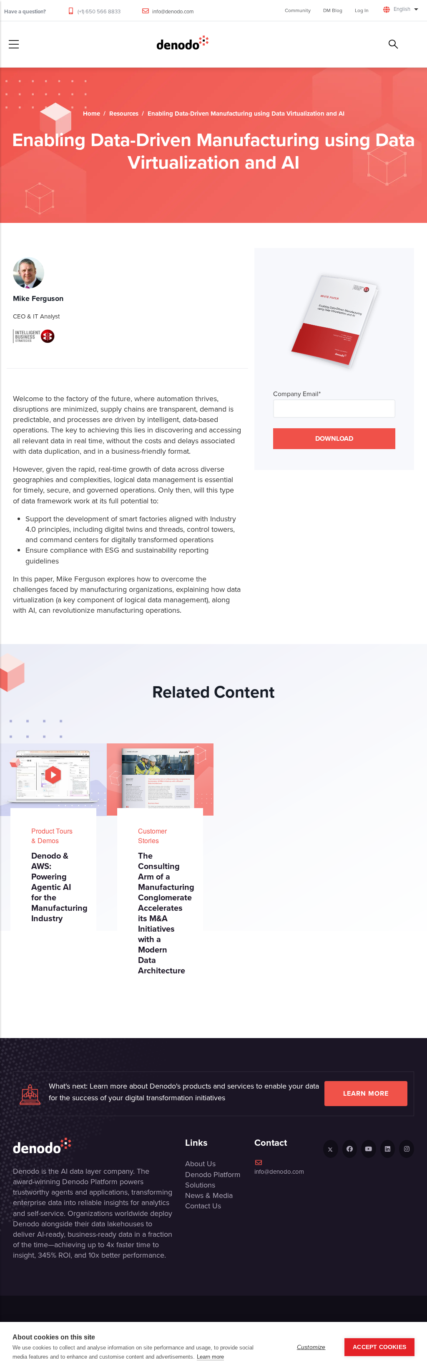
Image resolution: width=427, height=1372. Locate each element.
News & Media (209, 1195)
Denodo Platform (213, 1174)
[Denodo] (182, 44)
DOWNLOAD (334, 438)
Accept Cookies (379, 1347)
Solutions (200, 1185)
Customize (311, 1347)
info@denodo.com (173, 11)
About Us (200, 1163)
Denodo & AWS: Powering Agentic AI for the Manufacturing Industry (59, 887)
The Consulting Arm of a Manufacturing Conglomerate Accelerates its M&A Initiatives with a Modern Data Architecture (166, 913)
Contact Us (203, 1205)
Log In (362, 10)
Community (298, 10)
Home (91, 113)
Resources (123, 113)
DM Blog (332, 10)
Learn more (366, 1093)
